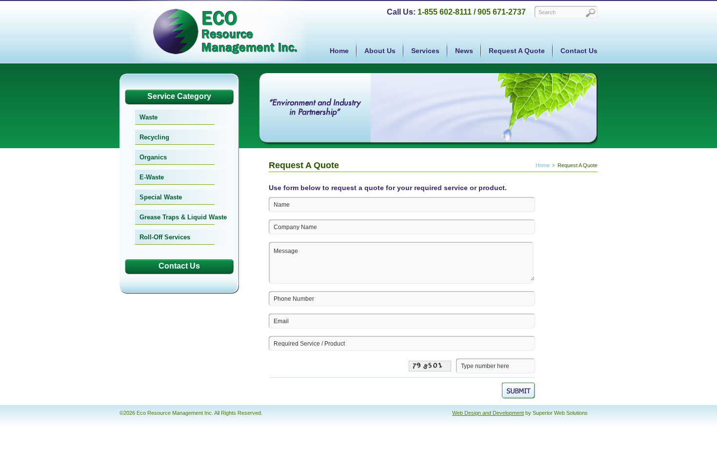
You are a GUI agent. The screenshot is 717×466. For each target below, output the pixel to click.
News (464, 51)
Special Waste (160, 197)
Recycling (154, 137)
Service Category (179, 96)
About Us (380, 51)
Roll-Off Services (164, 237)
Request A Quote (517, 51)
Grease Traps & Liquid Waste (183, 217)
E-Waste (151, 177)
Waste (148, 117)
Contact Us (579, 51)
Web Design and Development (488, 413)
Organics (153, 157)
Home (339, 51)
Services (425, 51)
